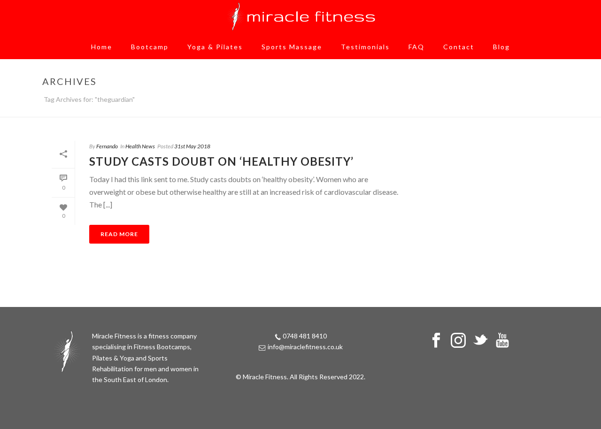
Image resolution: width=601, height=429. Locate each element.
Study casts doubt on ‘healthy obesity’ (221, 161)
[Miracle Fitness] (300, 16)
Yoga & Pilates (215, 47)
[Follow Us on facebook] (436, 341)
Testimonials (365, 47)
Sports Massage (292, 47)
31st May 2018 (192, 146)
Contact (458, 47)
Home (101, 47)
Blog (501, 47)
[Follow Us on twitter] (480, 341)
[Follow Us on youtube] (502, 341)
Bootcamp (150, 47)
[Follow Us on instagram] (458, 341)
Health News (140, 146)
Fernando (107, 146)
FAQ (416, 47)
